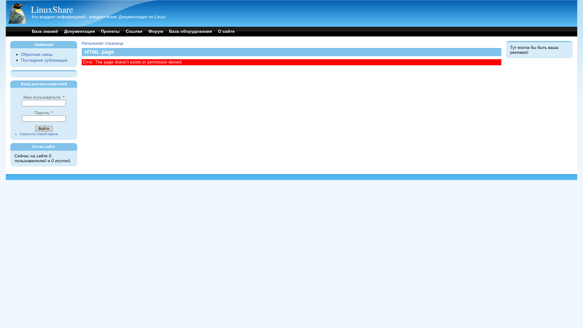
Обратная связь (37, 54)
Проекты (110, 31)
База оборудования (190, 31)
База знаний (45, 31)
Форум (155, 31)
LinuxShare (52, 9)
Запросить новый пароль (38, 134)
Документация (79, 31)
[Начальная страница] (17, 22)
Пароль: (43, 113)
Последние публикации (44, 60)
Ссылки (134, 31)
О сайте (226, 31)
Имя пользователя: (43, 97)
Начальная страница (102, 43)
